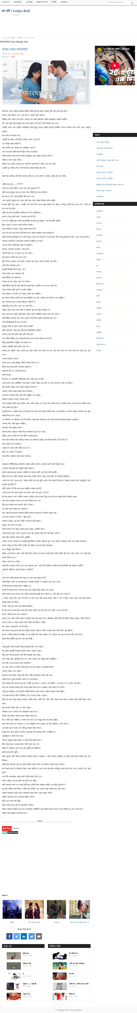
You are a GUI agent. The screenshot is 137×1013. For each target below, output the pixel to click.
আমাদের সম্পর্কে (42, 2)
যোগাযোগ (64, 2)
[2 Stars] (3, 41)
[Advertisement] (68, 26)
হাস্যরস (98, 350)
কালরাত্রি (99, 154)
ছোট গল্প (99, 278)
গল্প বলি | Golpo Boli (75, 1010)
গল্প (97, 265)
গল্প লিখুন (29, 2)
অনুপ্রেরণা (99, 211)
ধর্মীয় (98, 296)
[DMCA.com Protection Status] (10, 835)
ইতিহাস (98, 229)
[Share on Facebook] (9, 936)
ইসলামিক (99, 235)
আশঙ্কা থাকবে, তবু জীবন (104, 172)
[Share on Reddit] (31, 936)
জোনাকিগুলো (100, 196)
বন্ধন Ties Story (102, 142)
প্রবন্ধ (98, 302)
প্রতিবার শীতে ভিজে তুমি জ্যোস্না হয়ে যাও (110, 184)
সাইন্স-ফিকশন (100, 344)
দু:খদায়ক (99, 290)
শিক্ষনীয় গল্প (100, 338)
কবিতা (98, 247)
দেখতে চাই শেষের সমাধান (104, 148)
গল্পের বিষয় (17, 2)
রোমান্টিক (99, 332)
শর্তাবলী (54, 2)
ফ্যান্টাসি (99, 308)
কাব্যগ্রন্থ (99, 253)
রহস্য (98, 326)
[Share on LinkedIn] (23, 936)
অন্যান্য (99, 223)
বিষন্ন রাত (99, 166)
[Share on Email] (39, 936)
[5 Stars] (10, 41)
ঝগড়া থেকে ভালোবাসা (15, 49)
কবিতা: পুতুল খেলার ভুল (103, 190)
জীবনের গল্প (99, 284)
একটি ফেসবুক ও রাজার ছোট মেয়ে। (107, 160)
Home (13, 38)
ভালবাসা (20, 38)
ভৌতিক (98, 320)
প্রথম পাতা (5, 2)
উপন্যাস (99, 241)
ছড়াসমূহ (99, 272)
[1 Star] (1, 41)
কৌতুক (98, 259)
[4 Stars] (7, 41)
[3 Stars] (5, 41)
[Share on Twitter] (16, 936)
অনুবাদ (98, 217)
